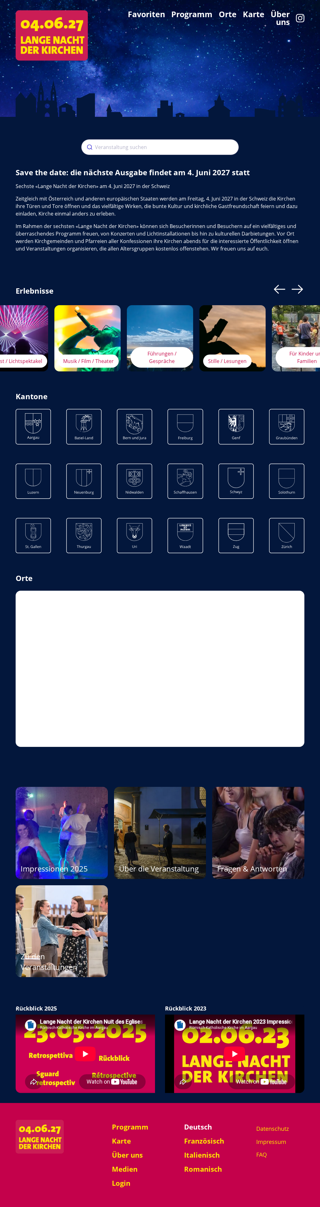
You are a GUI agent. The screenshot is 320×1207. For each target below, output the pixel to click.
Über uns (280, 18)
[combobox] (160, 147)
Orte (228, 14)
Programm (191, 14)
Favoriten (146, 14)
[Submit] (88, 147)
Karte (253, 14)
